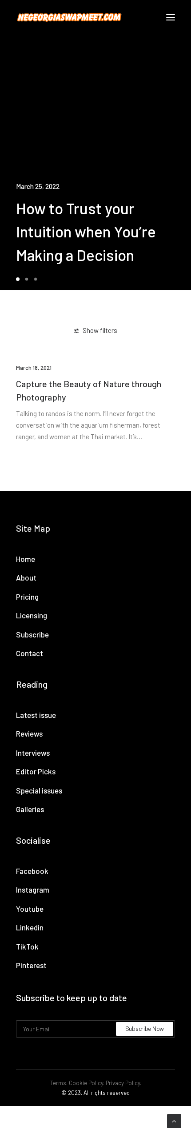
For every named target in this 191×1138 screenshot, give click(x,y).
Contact (29, 653)
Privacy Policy (123, 1082)
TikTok (27, 946)
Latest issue (36, 714)
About (26, 577)
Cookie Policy (86, 1082)
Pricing (27, 596)
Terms (58, 1082)
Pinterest (31, 965)
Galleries (30, 809)
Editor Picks (36, 771)
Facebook (32, 870)
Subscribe (32, 634)
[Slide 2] (26, 279)
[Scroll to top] (174, 1120)
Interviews (33, 752)
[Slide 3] (35, 279)
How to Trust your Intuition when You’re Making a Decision (86, 231)
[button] (170, 17)
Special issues (39, 790)
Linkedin (30, 927)
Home (25, 558)
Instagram (32, 889)
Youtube (30, 908)
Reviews (29, 733)
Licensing (31, 615)
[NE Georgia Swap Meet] (69, 17)
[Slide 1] (19, 279)
